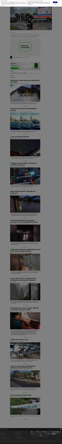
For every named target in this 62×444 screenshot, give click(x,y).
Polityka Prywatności (3, 5)
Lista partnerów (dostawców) (30, 4)
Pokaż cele (55, 4)
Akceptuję (55, 2)
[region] (31, 3)
